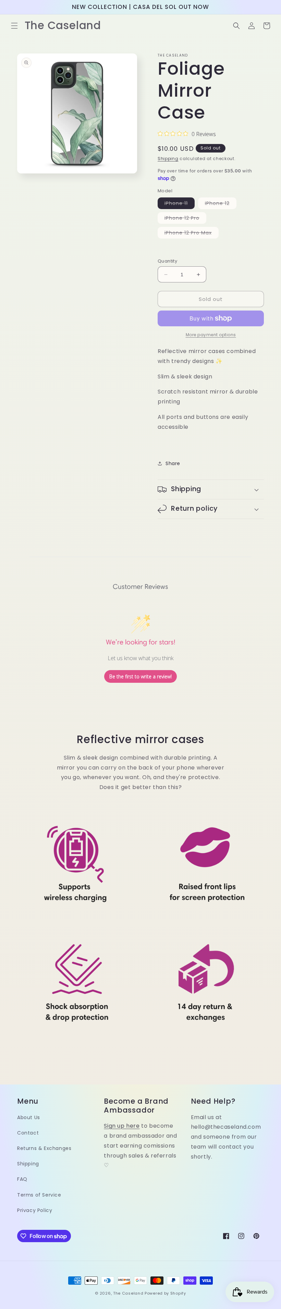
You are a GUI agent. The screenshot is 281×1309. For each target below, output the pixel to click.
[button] (14, 25)
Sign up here (121, 1126)
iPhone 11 (179, 204)
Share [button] (173, 463)
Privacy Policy (34, 1210)
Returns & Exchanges (44, 1148)
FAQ (22, 1179)
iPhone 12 (220, 204)
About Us (28, 1117)
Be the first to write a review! (140, 676)
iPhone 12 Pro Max (191, 234)
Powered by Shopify (165, 1293)
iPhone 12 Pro (185, 219)
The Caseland (128, 1293)
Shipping (168, 158)
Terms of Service (39, 1194)
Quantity (167, 261)
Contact (28, 1132)
